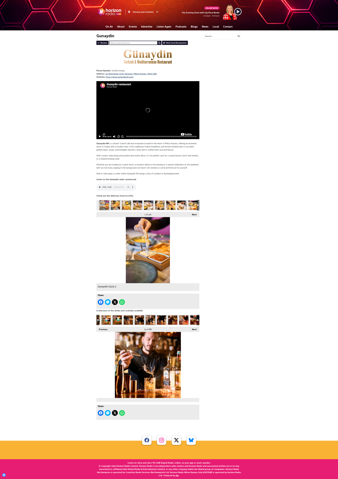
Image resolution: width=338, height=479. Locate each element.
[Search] (238, 36)
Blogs (194, 26)
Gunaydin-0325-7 (170, 205)
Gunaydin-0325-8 (182, 205)
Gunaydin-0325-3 (126, 205)
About (121, 26)
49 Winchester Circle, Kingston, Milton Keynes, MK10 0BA (131, 74)
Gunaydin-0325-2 (104, 205)
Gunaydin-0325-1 (115, 205)
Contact (228, 26)
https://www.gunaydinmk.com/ (120, 77)
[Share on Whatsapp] (122, 302)
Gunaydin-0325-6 (159, 205)
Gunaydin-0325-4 (137, 205)
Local (216, 26)
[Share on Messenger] (108, 302)
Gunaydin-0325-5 (148, 205)
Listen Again (164, 26)
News (205, 26)
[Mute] (114, 136)
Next (193, 214)
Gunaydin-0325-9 (193, 205)
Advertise (146, 26)
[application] (147, 110)
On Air (109, 26)
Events (133, 26)
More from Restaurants (176, 42)
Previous (101, 329)
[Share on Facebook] (101, 302)
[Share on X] (115, 302)
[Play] (99, 136)
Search (159, 43)
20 (118, 136)
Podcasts (180, 26)
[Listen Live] (238, 11)
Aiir (177, 475)
